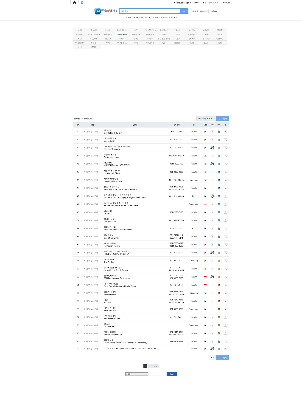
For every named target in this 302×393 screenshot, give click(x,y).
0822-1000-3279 (176, 155)
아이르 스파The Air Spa (109, 260)
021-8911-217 (176, 260)
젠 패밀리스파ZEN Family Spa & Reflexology (117, 276)
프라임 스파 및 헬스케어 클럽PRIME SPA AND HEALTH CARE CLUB (121, 204)
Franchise (93, 46)
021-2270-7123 (176, 212)
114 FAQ (213, 11)
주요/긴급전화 (122, 30)
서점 (178, 34)
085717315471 (176, 237)
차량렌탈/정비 (80, 42)
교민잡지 (191, 30)
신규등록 (194, 11)
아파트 (121, 38)
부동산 (163, 34)
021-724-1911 (176, 267)
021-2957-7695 (176, 291)
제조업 (205, 42)
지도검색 (204, 11)
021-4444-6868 (176, 332)
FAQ (198, 2)
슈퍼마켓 (219, 34)
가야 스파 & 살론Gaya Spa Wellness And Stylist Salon (120, 284)
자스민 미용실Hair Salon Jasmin (112, 244)
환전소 (191, 42)
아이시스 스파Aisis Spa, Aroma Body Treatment (118, 228)
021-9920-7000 (176, 278)
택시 (108, 42)
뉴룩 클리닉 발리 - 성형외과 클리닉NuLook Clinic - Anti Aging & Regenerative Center (125, 196)
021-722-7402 (176, 317)
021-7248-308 (176, 147)
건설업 (219, 42)
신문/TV (108, 38)
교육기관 (205, 30)
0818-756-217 (176, 252)
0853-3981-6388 (176, 189)
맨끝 (155, 366)
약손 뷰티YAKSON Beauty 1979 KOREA (117, 163)
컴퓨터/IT (94, 42)
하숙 (136, 42)
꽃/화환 (220, 30)
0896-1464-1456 (176, 270)
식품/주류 (93, 38)
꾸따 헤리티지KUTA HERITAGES (112, 317)
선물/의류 (191, 34)
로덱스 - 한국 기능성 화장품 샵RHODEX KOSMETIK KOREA (117, 252)
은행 (178, 38)
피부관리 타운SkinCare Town (110, 309)
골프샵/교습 (163, 30)
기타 (80, 46)
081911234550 (176, 131)
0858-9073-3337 (176, 334)
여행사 (149, 38)
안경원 (135, 38)
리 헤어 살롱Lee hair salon (110, 220)
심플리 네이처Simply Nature (110, 292)
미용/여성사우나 (122, 34)
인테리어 (191, 38)
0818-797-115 (176, 139)
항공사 (163, 42)
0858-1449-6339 (176, 302)
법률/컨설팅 (135, 34)
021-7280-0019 (176, 243)
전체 (80, 30)
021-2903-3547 (176, 341)
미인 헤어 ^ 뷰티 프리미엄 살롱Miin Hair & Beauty (117, 147)
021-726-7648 (176, 284)
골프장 (177, 30)
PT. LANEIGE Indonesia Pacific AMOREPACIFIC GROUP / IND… (131, 348)
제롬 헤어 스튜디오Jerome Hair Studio (112, 171)
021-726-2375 (176, 275)
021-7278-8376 (176, 299)
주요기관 (93, 30)
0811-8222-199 (176, 163)
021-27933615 (176, 235)
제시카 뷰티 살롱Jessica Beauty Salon (113, 179)
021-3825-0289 (176, 171)
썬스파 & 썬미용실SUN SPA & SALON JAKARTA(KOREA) (120, 188)
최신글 (227, 2)
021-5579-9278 (176, 309)
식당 (80, 38)
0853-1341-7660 (176, 294)
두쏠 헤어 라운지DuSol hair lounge (112, 155)
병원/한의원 (149, 34)
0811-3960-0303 (176, 196)
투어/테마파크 (122, 42)
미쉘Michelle (107, 301)
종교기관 (205, 38)
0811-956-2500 (176, 245)
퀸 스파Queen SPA (109, 325)
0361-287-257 (176, 228)
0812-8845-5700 (176, 220)
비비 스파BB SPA (108, 212)
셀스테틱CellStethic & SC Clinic (113, 131)
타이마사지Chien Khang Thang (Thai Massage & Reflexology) (126, 341)
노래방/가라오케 (94, 34)
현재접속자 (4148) (212, 2)
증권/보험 (219, 38)
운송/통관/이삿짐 (164, 38)
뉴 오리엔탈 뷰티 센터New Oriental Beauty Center (116, 268)
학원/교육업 (149, 42)
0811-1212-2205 (176, 179)
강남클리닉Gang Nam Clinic (111, 236)
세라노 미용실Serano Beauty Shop (113, 333)
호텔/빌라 (177, 42)
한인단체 (107, 30)
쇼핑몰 (205, 34)
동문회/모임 (107, 34)
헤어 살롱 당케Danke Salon (110, 139)
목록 (212, 357)
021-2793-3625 (176, 186)
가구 (136, 30)
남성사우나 (80, 34)
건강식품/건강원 (150, 30)
